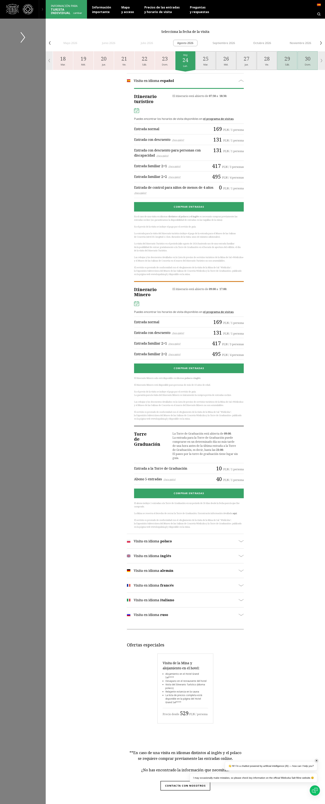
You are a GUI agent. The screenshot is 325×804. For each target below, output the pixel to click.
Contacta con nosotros (185, 786)
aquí (235, 513)
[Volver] (42, 9)
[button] (50, 43)
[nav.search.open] (319, 14)
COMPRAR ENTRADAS (189, 207)
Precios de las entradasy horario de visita (162, 9)
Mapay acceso (127, 9)
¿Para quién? (178, 140)
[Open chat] (315, 790)
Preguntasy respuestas (199, 9)
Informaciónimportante (101, 9)
